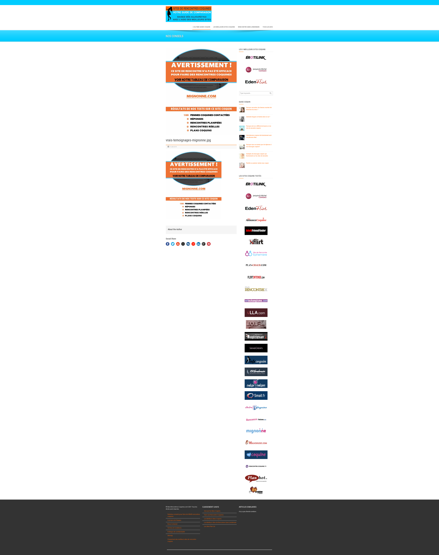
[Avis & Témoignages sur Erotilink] (256, 184)
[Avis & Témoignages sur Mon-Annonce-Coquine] (256, 220)
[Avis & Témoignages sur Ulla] (256, 312)
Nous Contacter (172, 524)
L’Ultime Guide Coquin (201, 27)
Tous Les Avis (268, 27)
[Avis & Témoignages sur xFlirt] (256, 241)
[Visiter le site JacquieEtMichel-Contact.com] (256, 69)
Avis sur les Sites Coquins (212, 511)
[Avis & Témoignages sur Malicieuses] (256, 443)
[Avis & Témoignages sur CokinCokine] (256, 383)
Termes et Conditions (174, 528)
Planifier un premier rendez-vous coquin (257, 163)
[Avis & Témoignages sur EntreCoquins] (256, 407)
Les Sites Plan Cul (209, 526)
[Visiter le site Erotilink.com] (256, 57)
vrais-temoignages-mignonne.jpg (188, 140)
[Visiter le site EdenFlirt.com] (256, 81)
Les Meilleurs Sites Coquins (212, 519)
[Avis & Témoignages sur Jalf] (256, 324)
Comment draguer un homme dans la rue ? (258, 117)
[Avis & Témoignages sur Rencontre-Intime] (256, 419)
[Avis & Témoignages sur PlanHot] (256, 478)
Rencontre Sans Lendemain (248, 27)
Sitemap (170, 535)
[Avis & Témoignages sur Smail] (256, 395)
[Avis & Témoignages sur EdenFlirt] (256, 208)
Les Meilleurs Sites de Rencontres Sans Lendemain (220, 522)
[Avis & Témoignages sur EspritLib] (256, 336)
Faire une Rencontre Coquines (214, 515)
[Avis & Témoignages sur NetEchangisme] (256, 300)
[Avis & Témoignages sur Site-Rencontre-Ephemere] (256, 253)
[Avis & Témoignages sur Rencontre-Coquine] (256, 466)
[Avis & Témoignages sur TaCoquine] (256, 454)
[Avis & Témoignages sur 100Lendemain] (256, 372)
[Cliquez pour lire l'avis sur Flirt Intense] (256, 277)
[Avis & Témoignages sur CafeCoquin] (256, 360)
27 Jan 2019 (173, 147)
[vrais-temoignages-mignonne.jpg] (201, 91)
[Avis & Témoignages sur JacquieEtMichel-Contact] (256, 196)
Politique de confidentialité (176, 532)
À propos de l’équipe (174, 520)
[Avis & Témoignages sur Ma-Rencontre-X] (256, 289)
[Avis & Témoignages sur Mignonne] (256, 431)
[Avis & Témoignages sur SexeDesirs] (256, 348)
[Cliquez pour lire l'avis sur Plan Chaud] (256, 265)
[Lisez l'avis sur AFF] (256, 230)
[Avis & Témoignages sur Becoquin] (256, 490)
